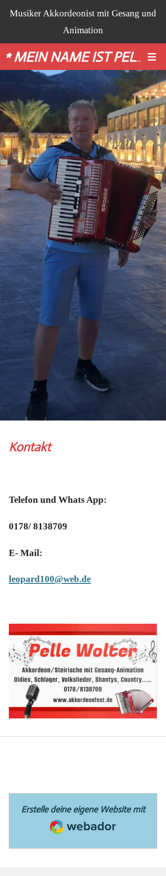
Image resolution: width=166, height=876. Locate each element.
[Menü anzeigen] (152, 57)
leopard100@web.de (50, 579)
